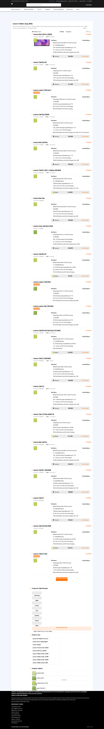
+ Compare (88, 34)
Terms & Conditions (17, 693)
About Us (63, 691)
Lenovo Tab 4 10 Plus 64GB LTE (43, 414)
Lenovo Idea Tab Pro (40, 442)
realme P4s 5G (82, 1)
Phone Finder (27, 691)
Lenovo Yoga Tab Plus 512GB (43, 226)
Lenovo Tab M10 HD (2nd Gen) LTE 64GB (46, 330)
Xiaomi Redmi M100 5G (16, 721)
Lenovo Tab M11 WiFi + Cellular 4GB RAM (47, 170)
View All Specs (86, 40)
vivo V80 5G (89, 1)
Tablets (35, 631)
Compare (20, 691)
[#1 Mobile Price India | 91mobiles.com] (16, 5)
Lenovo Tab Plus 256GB (41, 114)
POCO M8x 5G (14, 722)
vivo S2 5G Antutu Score (45, 699)
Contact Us (14, 691)
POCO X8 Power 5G (15, 717)
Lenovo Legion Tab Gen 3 (38, 688)
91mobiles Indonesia (41, 691)
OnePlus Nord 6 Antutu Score (47, 698)
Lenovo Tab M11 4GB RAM (42, 470)
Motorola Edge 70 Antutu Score (61, 698)
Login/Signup (89, 4)
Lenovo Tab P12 (38, 386)
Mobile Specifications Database (32, 693)
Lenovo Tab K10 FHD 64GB (42, 526)
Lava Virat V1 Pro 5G (15, 715)
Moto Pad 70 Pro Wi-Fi (38, 678)
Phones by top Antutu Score (17, 698)
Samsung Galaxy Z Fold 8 (61, 1)
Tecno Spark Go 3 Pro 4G (16, 708)
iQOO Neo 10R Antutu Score (57, 699)
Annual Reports (71, 691)
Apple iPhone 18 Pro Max (16, 710)
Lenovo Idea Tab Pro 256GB (42, 34)
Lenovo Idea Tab (38, 198)
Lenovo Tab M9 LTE (39, 254)
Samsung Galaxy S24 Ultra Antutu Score (20, 701)
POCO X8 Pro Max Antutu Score (33, 699)
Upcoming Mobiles (59, 9)
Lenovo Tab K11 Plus (40, 554)
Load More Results (62, 578)
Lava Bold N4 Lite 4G (16, 706)
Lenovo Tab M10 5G (40, 62)
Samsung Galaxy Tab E (38, 673)
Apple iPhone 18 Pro (73, 1)
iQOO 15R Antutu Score (73, 698)
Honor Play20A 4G (15, 714)
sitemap (58, 691)
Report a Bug (90, 726)
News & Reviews (15, 9)
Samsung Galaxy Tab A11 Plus (40, 683)
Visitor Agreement (81, 691)
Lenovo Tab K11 (38, 498)
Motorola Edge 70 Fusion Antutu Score (32, 698)
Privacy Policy (51, 691)
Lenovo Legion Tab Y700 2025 (43, 306)
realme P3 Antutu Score (84, 698)
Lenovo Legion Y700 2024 (42, 282)
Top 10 (33, 691)
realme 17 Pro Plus (15, 719)
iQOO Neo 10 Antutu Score (70, 699)
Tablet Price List (41, 631)
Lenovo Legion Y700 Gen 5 (42, 90)
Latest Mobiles (52, 1)
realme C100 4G (15, 712)
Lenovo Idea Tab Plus (40, 142)
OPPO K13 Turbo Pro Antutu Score (18, 699)
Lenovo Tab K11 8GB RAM (42, 358)
